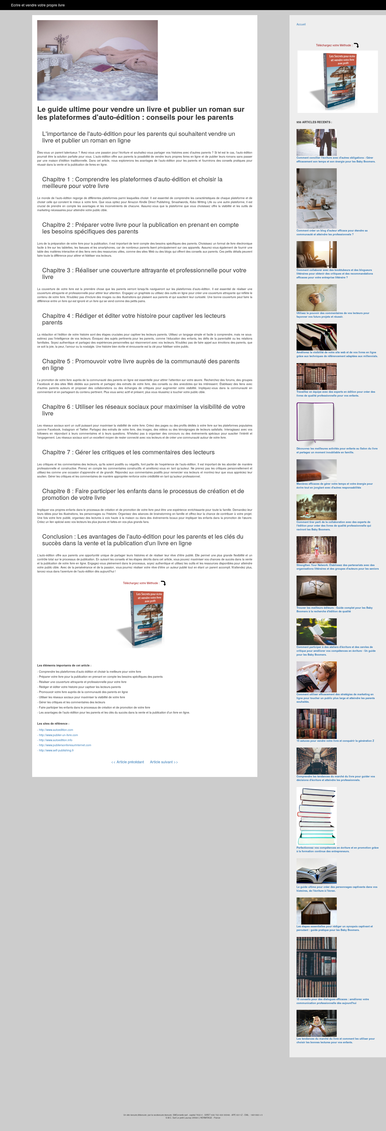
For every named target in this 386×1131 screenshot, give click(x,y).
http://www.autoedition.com (56, 730)
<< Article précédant (127, 761)
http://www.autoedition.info (55, 740)
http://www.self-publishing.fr (56, 750)
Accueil (301, 24)
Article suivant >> (164, 761)
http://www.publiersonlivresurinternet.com (65, 745)
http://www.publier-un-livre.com (58, 735)
